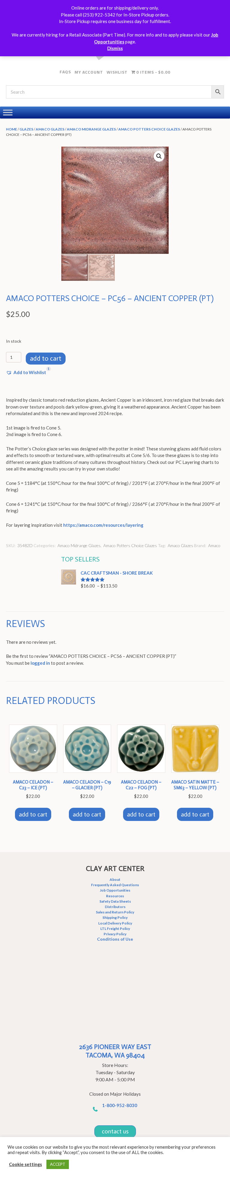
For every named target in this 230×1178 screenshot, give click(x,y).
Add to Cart (45, 358)
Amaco (214, 545)
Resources (115, 896)
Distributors (115, 906)
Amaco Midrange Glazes (91, 129)
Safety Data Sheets (115, 901)
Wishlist (117, 72)
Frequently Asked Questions (115, 885)
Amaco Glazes (50, 129)
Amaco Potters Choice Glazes (149, 129)
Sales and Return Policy (115, 912)
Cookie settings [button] (25, 1164)
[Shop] (8, 112)
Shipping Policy (115, 917)
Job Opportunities (115, 890)
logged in (40, 663)
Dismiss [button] (115, 48)
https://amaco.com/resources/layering (103, 525)
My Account (89, 72)
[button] (159, 156)
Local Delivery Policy (115, 923)
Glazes (26, 129)
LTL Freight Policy (115, 928)
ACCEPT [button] (57, 1164)
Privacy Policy (115, 934)
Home (11, 129)
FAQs (65, 72)
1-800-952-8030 (119, 1105)
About (115, 879)
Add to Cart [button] (33, 814)
